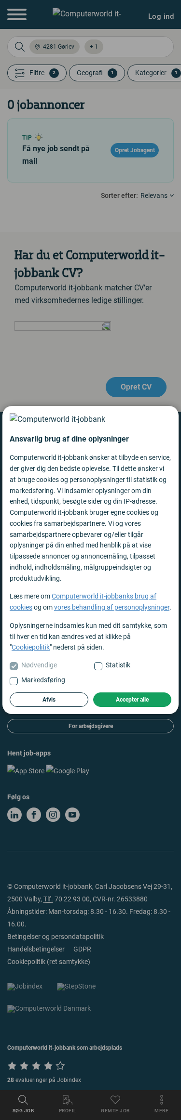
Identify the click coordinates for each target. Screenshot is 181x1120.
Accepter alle (132, 699)
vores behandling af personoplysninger (111, 607)
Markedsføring (43, 680)
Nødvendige (39, 665)
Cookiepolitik (31, 647)
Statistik (118, 665)
